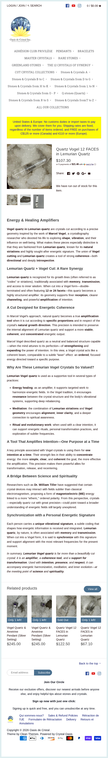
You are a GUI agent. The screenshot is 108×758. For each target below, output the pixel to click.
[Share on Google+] (84, 172)
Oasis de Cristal (40, 730)
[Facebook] (67, 5)
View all (92, 589)
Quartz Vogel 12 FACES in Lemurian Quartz (66, 633)
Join (21, 5)
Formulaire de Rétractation (45, 719)
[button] (78, 164)
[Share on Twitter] (73, 172)
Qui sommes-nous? (31, 715)
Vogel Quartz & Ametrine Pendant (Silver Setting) (16, 633)
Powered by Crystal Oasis (56, 734)
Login (11, 5)
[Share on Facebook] (68, 172)
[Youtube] (73, 5)
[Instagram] (79, 5)
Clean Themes (29, 734)
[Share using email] (89, 172)
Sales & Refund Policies (63, 715)
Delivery (71, 719)
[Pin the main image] (78, 172)
